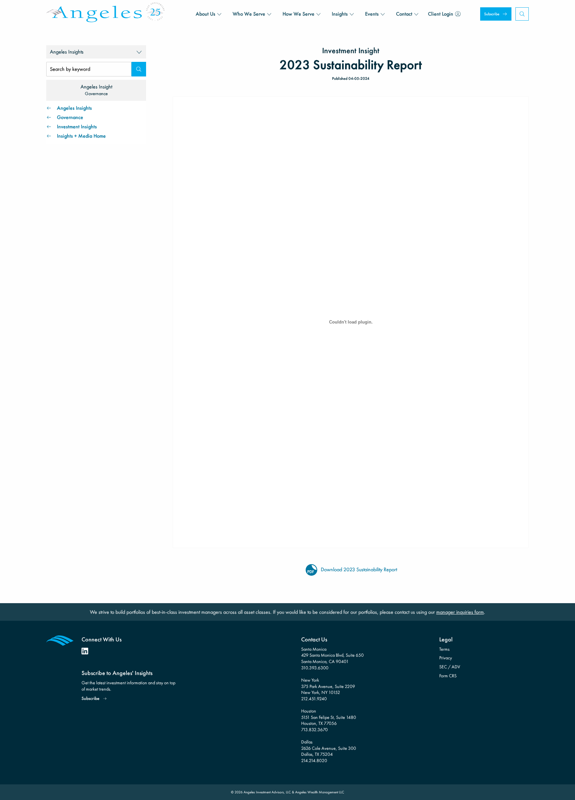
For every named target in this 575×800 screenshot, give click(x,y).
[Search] (138, 69)
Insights (340, 13)
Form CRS (448, 676)
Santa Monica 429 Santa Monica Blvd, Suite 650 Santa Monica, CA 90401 (332, 655)
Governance (70, 117)
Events (372, 13)
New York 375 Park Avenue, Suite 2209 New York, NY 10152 (328, 686)
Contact (404, 13)
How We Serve (298, 13)
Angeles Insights (74, 107)
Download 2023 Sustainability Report (358, 569)
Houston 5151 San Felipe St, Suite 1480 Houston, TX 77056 (328, 717)
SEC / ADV (449, 667)
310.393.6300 (314, 668)
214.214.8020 (314, 760)
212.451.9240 (314, 699)
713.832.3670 (314, 730)
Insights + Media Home (81, 135)
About (205, 13)
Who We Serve (249, 13)
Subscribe (491, 14)
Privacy (445, 658)
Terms (444, 649)
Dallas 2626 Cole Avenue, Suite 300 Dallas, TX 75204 (328, 748)
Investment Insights (77, 126)
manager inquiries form (460, 611)
